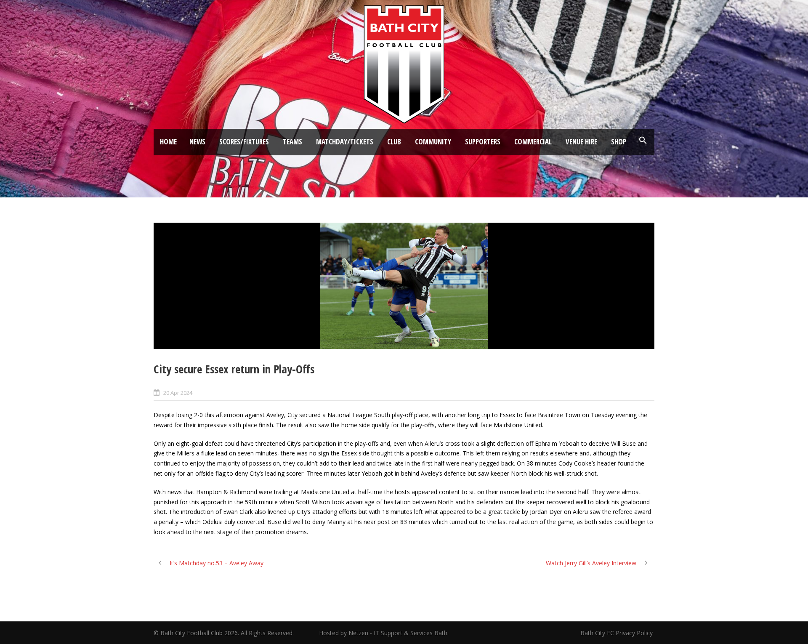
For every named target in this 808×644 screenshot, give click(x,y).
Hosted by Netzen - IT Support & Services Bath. (384, 633)
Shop (618, 141)
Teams (292, 141)
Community (433, 141)
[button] (643, 140)
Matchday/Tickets (344, 141)
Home (168, 141)
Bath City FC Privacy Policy (617, 633)
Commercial (533, 141)
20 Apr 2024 (177, 393)
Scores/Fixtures (244, 141)
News (197, 141)
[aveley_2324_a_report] (404, 286)
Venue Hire (581, 141)
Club (394, 141)
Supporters (482, 141)
